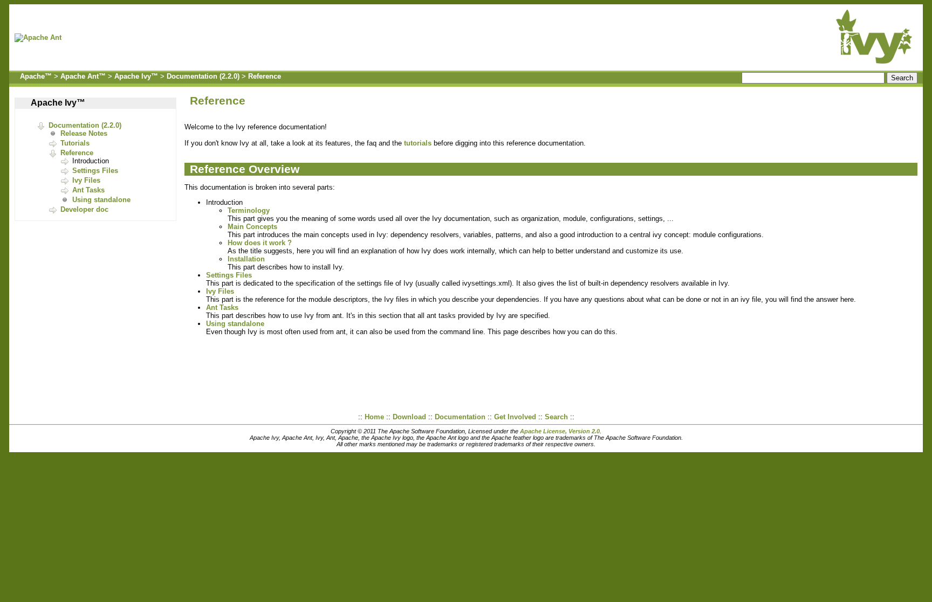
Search (556, 417)
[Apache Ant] (40, 37)
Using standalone (101, 200)
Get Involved (515, 417)
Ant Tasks (88, 190)
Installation (246, 259)
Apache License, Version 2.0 (560, 431)
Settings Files (95, 171)
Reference (264, 76)
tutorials (417, 143)
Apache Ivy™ (136, 76)
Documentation (460, 417)
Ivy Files (86, 180)
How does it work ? (260, 243)
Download (409, 417)
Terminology (249, 210)
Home (374, 417)
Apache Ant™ (83, 76)
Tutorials (75, 143)
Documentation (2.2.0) (203, 76)
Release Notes (83, 133)
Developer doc (84, 209)
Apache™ (36, 76)
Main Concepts (252, 227)
